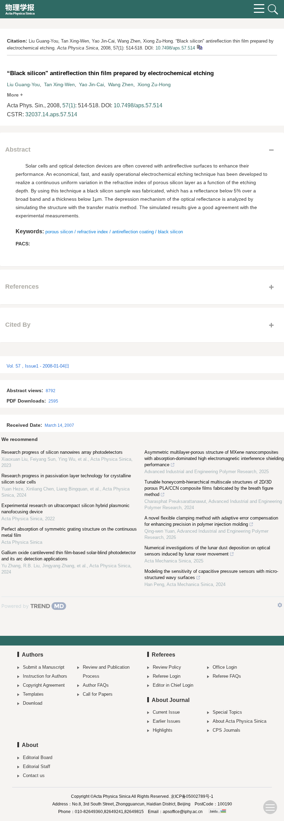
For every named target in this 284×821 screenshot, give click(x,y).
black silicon (170, 231)
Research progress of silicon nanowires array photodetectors (62, 452)
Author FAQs (96, 685)
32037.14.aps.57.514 (51, 114)
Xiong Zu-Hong (154, 84)
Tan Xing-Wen (59, 84)
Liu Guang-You (23, 84)
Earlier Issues (166, 721)
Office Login (225, 667)
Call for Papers (98, 694)
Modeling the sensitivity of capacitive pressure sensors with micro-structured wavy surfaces (211, 574)
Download (32, 703)
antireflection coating (133, 231)
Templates (33, 694)
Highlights (162, 730)
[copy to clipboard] (199, 46)
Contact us (34, 775)
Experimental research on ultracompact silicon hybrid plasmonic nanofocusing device (65, 508)
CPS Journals (226, 730)
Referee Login (166, 676)
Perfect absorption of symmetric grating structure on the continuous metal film (69, 532)
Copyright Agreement (44, 685)
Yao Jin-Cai (91, 84)
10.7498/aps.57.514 (175, 48)
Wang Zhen (120, 84)
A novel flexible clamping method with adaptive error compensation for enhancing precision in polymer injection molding (211, 521)
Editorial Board (37, 757)
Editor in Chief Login (173, 685)
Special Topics (227, 712)
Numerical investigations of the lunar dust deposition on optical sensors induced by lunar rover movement (207, 551)
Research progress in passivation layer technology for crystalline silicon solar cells (66, 479)
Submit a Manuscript (43, 667)
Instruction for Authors (45, 676)
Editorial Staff (36, 766)
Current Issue (166, 712)
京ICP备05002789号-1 (192, 796)
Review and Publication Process (106, 672)
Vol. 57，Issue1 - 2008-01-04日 (38, 366)
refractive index (92, 231)
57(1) (68, 105)
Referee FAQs (227, 676)
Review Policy (167, 667)
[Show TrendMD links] (280, 605)
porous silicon (59, 231)
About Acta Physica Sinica (239, 721)
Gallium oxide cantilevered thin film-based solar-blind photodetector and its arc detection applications (68, 555)
